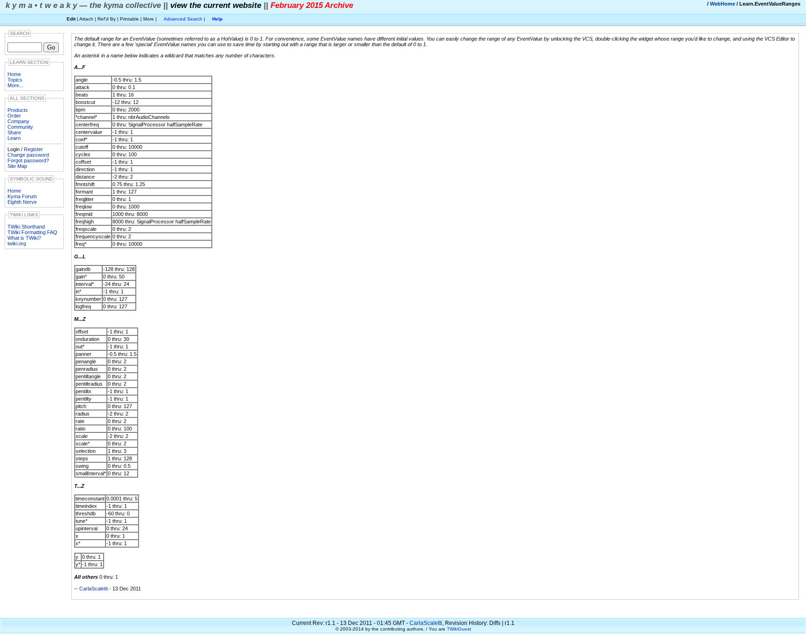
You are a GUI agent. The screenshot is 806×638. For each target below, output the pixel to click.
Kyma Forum (22, 196)
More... (15, 85)
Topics (14, 80)
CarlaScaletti (93, 588)
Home (14, 74)
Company (18, 121)
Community (20, 127)
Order (14, 115)
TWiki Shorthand (26, 226)
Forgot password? (28, 160)
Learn (14, 138)
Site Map (17, 166)
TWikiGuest (459, 628)
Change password (28, 155)
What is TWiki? (24, 238)
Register (33, 149)
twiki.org (16, 243)
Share (14, 132)
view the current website (215, 5)
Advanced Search (183, 18)
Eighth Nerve (22, 202)
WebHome (722, 4)
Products (17, 110)
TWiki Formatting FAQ (32, 232)
